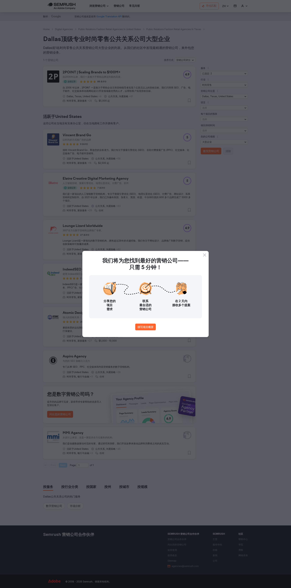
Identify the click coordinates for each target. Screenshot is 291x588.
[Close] (205, 255)
